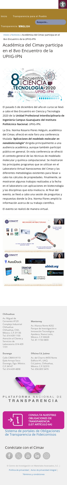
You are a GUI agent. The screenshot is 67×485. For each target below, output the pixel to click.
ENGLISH (24, 26)
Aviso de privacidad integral (43, 470)
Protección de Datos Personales (19, 36)
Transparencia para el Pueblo (30, 16)
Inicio (4, 16)
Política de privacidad (19, 470)
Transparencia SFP (12, 26)
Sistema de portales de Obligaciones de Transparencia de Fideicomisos (32, 433)
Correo (47, 36)
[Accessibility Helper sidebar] (62, 4)
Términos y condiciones (33, 474)
